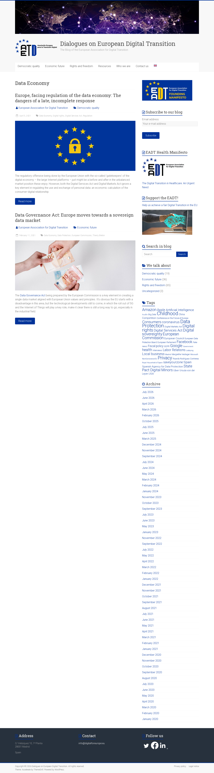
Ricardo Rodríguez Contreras (186, 358)
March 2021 (149, 637)
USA (151, 373)
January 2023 (150, 532)
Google (176, 345)
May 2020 (148, 695)
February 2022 (150, 573)
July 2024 (147, 462)
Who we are (123, 66)
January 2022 (150, 578)
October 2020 (150, 666)
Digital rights (58, 116)
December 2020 (151, 654)
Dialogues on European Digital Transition (117, 44)
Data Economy (45, 116)
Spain (187, 362)
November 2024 (151, 450)
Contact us (142, 66)
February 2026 (150, 415)
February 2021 (150, 643)
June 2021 (148, 619)
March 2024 (149, 479)
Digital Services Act (73, 116)
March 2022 (149, 567)
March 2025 (149, 438)
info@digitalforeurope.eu (92, 743)
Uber (176, 370)
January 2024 (150, 491)
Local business (153, 354)
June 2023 (148, 520)
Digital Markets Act (173, 326)
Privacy (165, 358)
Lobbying (189, 350)
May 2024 (148, 473)
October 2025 (150, 421)
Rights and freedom (81, 66)
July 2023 (147, 514)
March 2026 (149, 409)
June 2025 (148, 432)
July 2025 (147, 427)
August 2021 (149, 608)
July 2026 (147, 392)
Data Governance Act (32, 295)
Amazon (149, 309)
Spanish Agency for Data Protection (162, 366)
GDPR (167, 346)
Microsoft (194, 354)
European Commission (82, 235)
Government (188, 346)
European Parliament (166, 342)
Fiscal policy (155, 346)
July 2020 (147, 684)
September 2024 (152, 456)
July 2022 (147, 549)
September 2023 (152, 508)
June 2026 (148, 397)
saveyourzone (173, 362)
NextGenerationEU (149, 359)
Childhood (167, 313)
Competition (149, 318)
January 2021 (150, 649)
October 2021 (150, 596)
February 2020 (150, 713)
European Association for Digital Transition (43, 107)
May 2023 (148, 526)
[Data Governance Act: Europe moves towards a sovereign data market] (75, 242)
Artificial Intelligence (180, 310)
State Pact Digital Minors (167, 368)
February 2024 (150, 485)
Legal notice (194, 766)
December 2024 (151, 444)
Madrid (168, 354)
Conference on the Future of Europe (172, 318)
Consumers (151, 322)
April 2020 (148, 701)
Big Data (152, 314)
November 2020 (151, 660)
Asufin (145, 315)
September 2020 (152, 672)
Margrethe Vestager (181, 354)
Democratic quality (29, 66)
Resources (104, 66)
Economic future (55, 66)
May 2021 (148, 625)
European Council (174, 338)
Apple (161, 310)
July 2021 (147, 613)
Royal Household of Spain (152, 363)
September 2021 (152, 602)
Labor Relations (174, 350)
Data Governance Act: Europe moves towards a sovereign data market (74, 217)
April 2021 (148, 631)
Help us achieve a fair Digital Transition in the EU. (170, 205)
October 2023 (150, 503)
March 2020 (149, 707)
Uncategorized (150, 291)
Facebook (184, 342)
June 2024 (148, 468)
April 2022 (148, 561)
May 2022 (148, 555)
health (147, 350)
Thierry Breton (99, 235)
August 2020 (149, 678)
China (182, 314)
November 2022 (151, 538)
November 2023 (151, 497)
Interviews (157, 350)
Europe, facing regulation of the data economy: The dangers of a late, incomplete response (68, 97)
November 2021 (151, 590)
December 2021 (151, 584)
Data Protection (64, 235)
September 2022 (152, 543)
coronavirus (171, 322)
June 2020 (148, 689)
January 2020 (150, 719)
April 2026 (148, 403)
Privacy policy (180, 766)
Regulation (87, 116)
